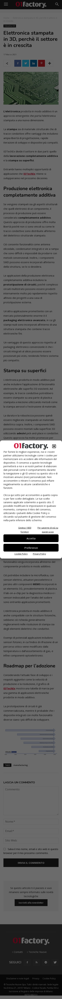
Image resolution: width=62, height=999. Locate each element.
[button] (54, 446)
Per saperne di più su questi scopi (48, 529)
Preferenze (31, 547)
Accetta (31, 538)
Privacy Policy (39, 553)
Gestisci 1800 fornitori (24, 529)
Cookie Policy (21, 553)
